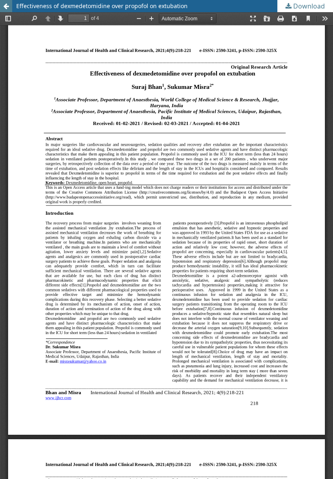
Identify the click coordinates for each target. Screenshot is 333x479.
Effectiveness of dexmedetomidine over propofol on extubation (102, 6)
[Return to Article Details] (6, 6)
